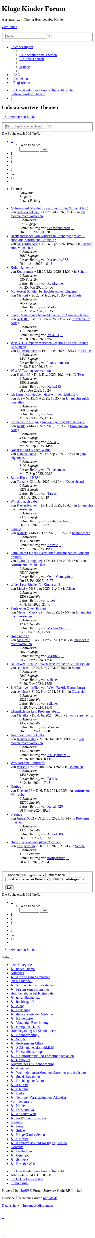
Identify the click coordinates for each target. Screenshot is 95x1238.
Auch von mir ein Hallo (27, 735)
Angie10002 (25, 818)
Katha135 (23, 374)
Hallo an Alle (20, 636)
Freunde (16, 814)
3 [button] (11, 161)
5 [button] (11, 169)
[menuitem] (38, 55)
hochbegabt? (81, 533)
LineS (21, 588)
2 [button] (11, 157)
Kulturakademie (22, 267)
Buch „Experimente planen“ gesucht (36, 842)
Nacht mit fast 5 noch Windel (31, 450)
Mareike (22, 715)
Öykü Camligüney (30, 561)
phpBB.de (50, 1198)
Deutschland (75, 481)
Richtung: (57, 879)
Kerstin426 (24, 790)
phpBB (24, 1190)
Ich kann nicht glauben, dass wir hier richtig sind (44, 394)
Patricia (22, 767)
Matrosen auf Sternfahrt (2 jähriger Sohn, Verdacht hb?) (49, 208)
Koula (21, 426)
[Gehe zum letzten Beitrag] (72, 228)
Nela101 (23, 319)
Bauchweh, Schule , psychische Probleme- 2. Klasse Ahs (50, 664)
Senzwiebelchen (28, 212)
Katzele (22, 533)
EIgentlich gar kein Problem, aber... (35, 711)
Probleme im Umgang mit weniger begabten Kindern (48, 422)
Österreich (79, 691)
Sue (19, 398)
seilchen (22, 668)
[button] (12, 141)
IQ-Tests (78, 374)
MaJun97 (23, 640)
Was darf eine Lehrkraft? (28, 763)
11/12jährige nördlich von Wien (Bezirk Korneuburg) (48, 687)
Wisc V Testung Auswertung (31, 370)
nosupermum (26, 846)
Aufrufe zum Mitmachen (28, 565)
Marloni (22, 295)
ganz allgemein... (81, 715)
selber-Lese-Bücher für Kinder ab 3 (35, 584)
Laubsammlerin (27, 351)
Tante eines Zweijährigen (28, 608)
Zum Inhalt (9, 27)
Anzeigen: (13, 875)
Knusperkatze (26, 739)
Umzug (16, 529)
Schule (82, 271)
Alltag (70, 588)
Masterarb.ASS (27, 244)
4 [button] (11, 165)
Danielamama (26, 454)
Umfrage (17, 786)
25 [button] (12, 177)
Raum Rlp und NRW (25, 477)
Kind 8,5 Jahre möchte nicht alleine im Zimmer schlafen (50, 315)
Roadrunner (25, 271)
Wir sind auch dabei (24, 501)
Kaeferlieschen (27, 505)
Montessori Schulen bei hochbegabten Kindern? (44, 291)
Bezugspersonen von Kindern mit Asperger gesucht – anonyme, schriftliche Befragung (48, 238)
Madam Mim (26, 612)
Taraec (21, 481)
